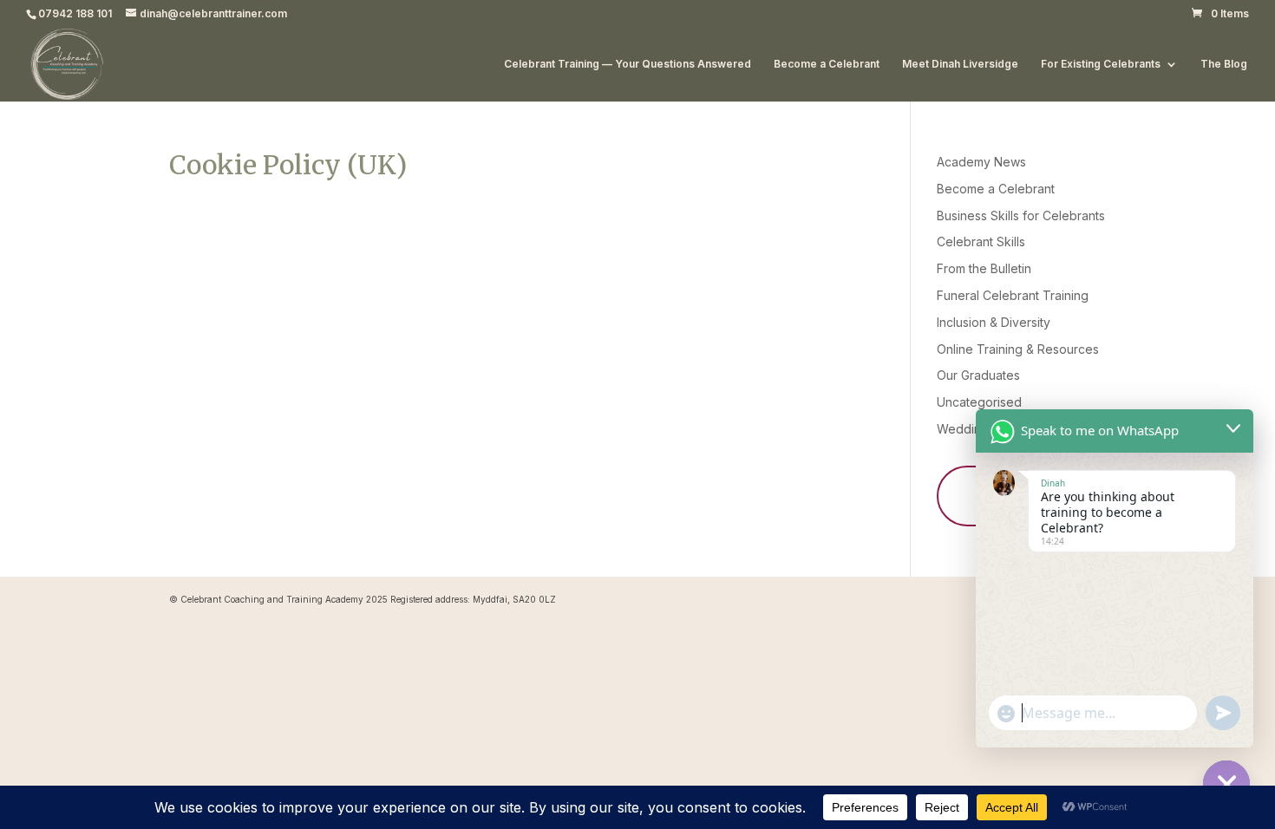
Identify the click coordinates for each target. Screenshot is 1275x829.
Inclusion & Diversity (993, 322)
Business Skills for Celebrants (1021, 215)
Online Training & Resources (1018, 349)
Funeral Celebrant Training (1013, 295)
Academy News (981, 161)
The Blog (1223, 64)
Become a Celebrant (826, 64)
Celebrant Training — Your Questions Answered (627, 64)
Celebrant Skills (981, 241)
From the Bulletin (984, 268)
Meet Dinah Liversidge (960, 64)
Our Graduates (978, 375)
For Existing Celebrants (1101, 64)
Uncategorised (979, 402)
